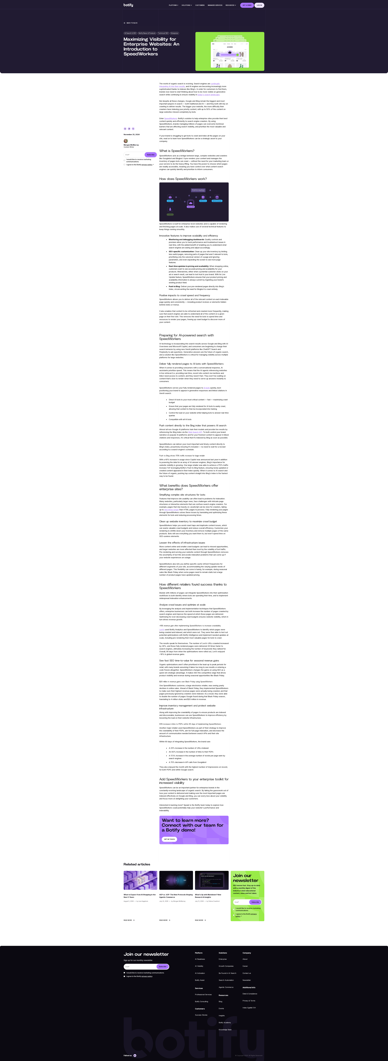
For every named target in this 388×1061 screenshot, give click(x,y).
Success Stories (201, 1015)
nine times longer (171, 509)
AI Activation (200, 973)
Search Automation (226, 980)
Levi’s (161, 629)
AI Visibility (199, 966)
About (245, 959)
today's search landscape (209, 95)
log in (259, 5)
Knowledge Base (225, 1030)
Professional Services (203, 995)
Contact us (247, 973)
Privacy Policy (147, 165)
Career (245, 966)
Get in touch (169, 839)
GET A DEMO (247, 5)
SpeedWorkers (170, 118)
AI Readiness (200, 959)
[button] (173, 6)
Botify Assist (199, 980)
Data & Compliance (250, 994)
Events (221, 1008)
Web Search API (195, 432)
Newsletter (247, 980)
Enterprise (223, 959)
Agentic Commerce (226, 987)
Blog (220, 1001)
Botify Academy (225, 1023)
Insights (222, 1016)
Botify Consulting (201, 1001)
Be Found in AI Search (227, 973)
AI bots (207, 388)
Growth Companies (226, 966)
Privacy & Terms (249, 1001)
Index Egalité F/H (249, 1008)
